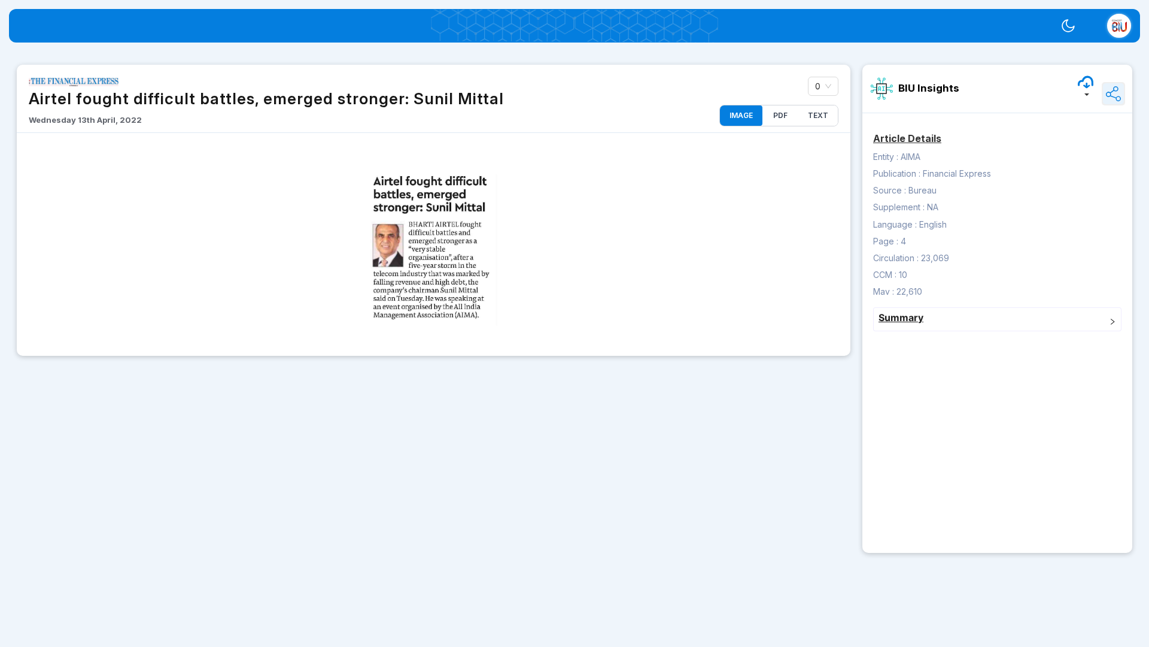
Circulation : (896, 258)
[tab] (997, 319)
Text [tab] (818, 115)
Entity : (885, 157)
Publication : (896, 173)
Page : (885, 241)
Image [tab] (741, 115)
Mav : (883, 291)
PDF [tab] (780, 115)
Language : (895, 224)
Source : (889, 190)
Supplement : (899, 207)
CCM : (884, 275)
